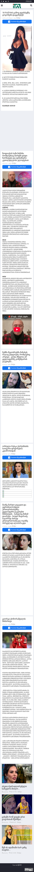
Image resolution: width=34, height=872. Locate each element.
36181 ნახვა (11, 364)
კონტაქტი (29, 1)
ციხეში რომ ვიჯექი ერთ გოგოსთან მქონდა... (13, 818)
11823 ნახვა (11, 624)
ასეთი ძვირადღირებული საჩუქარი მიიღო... (14, 787)
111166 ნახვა (16, 852)
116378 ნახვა (12, 163)
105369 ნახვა (12, 526)
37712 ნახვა (11, 454)
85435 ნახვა (16, 822)
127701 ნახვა (17, 791)
